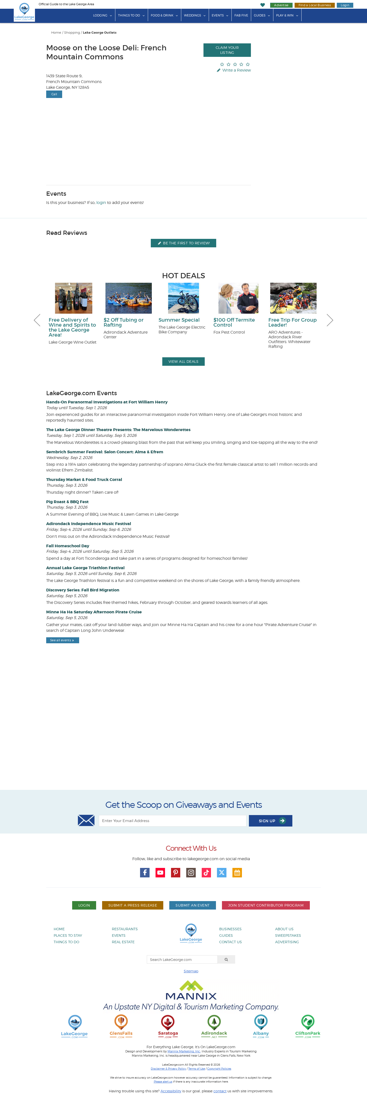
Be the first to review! (186, 243)
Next (330, 320)
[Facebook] (145, 872)
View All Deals (183, 361)
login (101, 202)
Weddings (192, 15)
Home (56, 32)
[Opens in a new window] (121, 1026)
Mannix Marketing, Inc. (184, 1051)
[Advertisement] (183, 729)
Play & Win (285, 15)
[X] (221, 872)
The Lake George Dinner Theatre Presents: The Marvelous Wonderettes (118, 429)
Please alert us (163, 1081)
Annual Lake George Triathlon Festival (85, 567)
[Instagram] (191, 872)
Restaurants (125, 929)
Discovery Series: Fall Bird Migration (82, 590)
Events (218, 15)
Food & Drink (162, 15)
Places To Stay (68, 935)
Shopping (72, 32)
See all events (60, 640)
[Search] (226, 959)
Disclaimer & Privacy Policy (168, 1068)
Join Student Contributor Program (266, 905)
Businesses (230, 929)
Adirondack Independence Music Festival (88, 523)
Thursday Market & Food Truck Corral (84, 479)
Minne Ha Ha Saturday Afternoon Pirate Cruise (94, 612)
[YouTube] (160, 872)
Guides (259, 15)
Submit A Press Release (132, 905)
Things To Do (129, 15)
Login (345, 5)
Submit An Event (192, 905)
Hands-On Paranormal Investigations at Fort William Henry (107, 402)
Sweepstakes (288, 935)
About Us (284, 929)
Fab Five (241, 15)
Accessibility (171, 1091)
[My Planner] (237, 872)
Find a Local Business (315, 5)
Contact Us (230, 942)
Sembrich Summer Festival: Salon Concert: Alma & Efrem (104, 452)
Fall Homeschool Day (67, 546)
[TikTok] (206, 872)
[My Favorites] (263, 5)
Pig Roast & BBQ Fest (67, 501)
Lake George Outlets (100, 33)
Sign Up (267, 821)
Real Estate (123, 942)
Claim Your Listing (227, 50)
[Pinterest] (176, 872)
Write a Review (236, 70)
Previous (37, 320)
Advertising (287, 942)
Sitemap (191, 971)
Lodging (100, 15)
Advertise (281, 5)
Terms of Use (196, 1068)
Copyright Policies (219, 1068)
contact (219, 1091)
